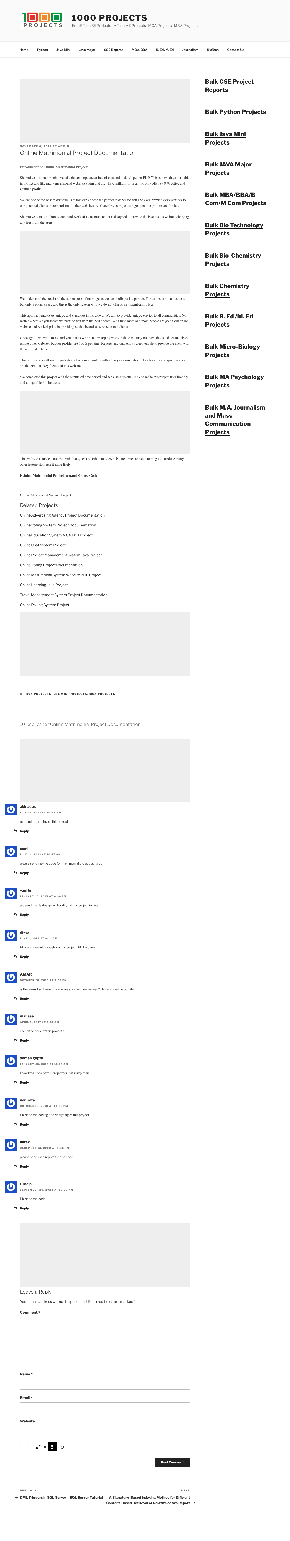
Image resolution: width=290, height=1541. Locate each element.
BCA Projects (39, 693)
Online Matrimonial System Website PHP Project (61, 575)
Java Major (87, 50)
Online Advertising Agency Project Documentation (62, 515)
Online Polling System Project (44, 605)
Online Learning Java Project (44, 585)
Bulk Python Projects (235, 111)
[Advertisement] (105, 111)
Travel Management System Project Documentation (63, 595)
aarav (25, 1142)
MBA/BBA (139, 50)
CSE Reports (113, 50)
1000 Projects (109, 18)
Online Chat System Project (43, 545)
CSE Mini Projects (70, 693)
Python (42, 50)
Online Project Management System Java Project (61, 555)
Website (27, 1421)
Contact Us (235, 50)
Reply (24, 831)
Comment (30, 1312)
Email (26, 1398)
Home (23, 50)
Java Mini (63, 50)
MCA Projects (102, 693)
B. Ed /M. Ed (165, 50)
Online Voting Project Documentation (51, 565)
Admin (63, 146)
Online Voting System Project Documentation (58, 525)
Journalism (190, 50)
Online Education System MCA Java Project (56, 535)
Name (26, 1374)
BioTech (213, 50)
